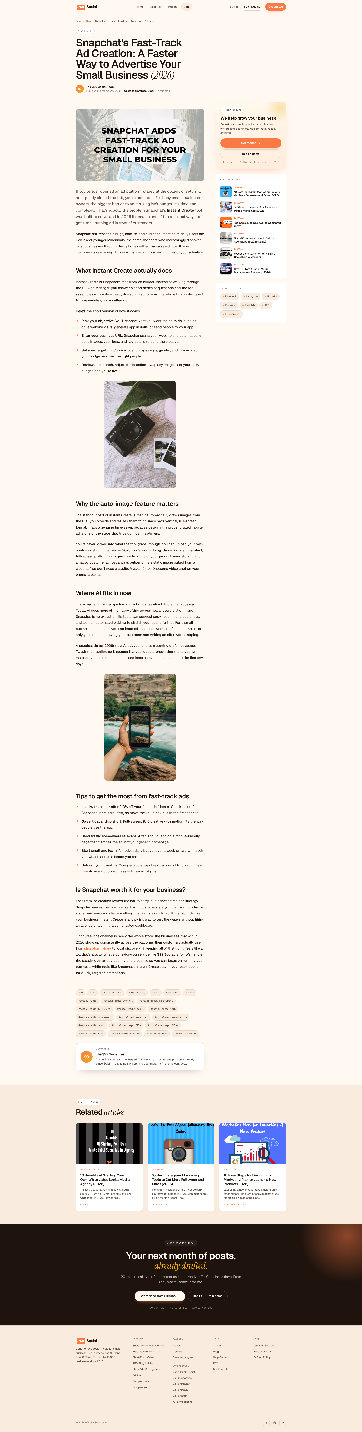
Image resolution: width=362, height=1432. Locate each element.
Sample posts (141, 1381)
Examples (156, 6)
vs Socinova (180, 1390)
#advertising (137, 992)
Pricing (173, 6)
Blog (187, 6)
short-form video (97, 948)
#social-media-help (163, 1009)
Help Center (220, 1357)
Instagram (252, 296)
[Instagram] (274, 1422)
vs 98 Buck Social (184, 1372)
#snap (155, 992)
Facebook (231, 296)
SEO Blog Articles (143, 1363)
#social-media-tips (90, 1033)
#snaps (190, 992)
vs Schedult (180, 1396)
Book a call (220, 1369)
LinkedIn (272, 296)
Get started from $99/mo (158, 1296)
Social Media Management (149, 1345)
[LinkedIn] (282, 1422)
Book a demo (252, 6)
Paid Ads (250, 305)
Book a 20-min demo (207, 1296)
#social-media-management (95, 1017)
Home (139, 6)
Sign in (234, 6)
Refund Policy (262, 1357)
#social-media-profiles (163, 1025)
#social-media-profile (126, 1025)
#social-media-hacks (130, 1009)
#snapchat (172, 992)
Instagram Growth (143, 1351)
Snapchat (87, 30)
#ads (92, 992)
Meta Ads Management (147, 1369)
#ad (80, 992)
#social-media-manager (133, 1017)
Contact (218, 1345)
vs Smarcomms (182, 1378)
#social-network (156, 1033)
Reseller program (183, 1357)
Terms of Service (263, 1345)
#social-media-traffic (125, 1033)
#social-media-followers (94, 1009)
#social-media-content (118, 1000)
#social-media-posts (91, 1025)
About (176, 1345)
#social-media (87, 1000)
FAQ (215, 1363)
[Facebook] (266, 1422)
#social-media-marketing (171, 1017)
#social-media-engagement (156, 1000)
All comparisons (182, 1401)
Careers (177, 1351)
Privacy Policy (262, 1351)
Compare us (140, 1387)
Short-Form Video (143, 1357)
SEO (266, 305)
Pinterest (230, 305)
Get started (275, 6)
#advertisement (112, 992)
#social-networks (185, 1033)
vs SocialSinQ (181, 1384)
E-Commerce (233, 314)
